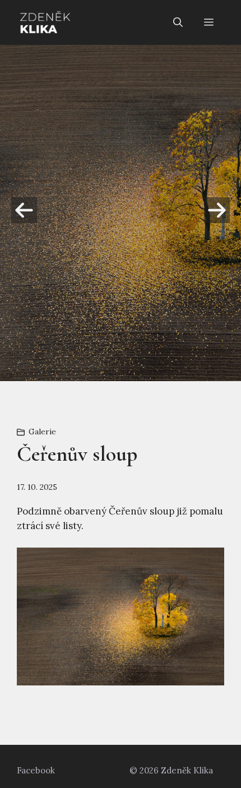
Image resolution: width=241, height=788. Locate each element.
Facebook (36, 770)
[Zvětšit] (209, 562)
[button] (178, 22)
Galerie (42, 432)
